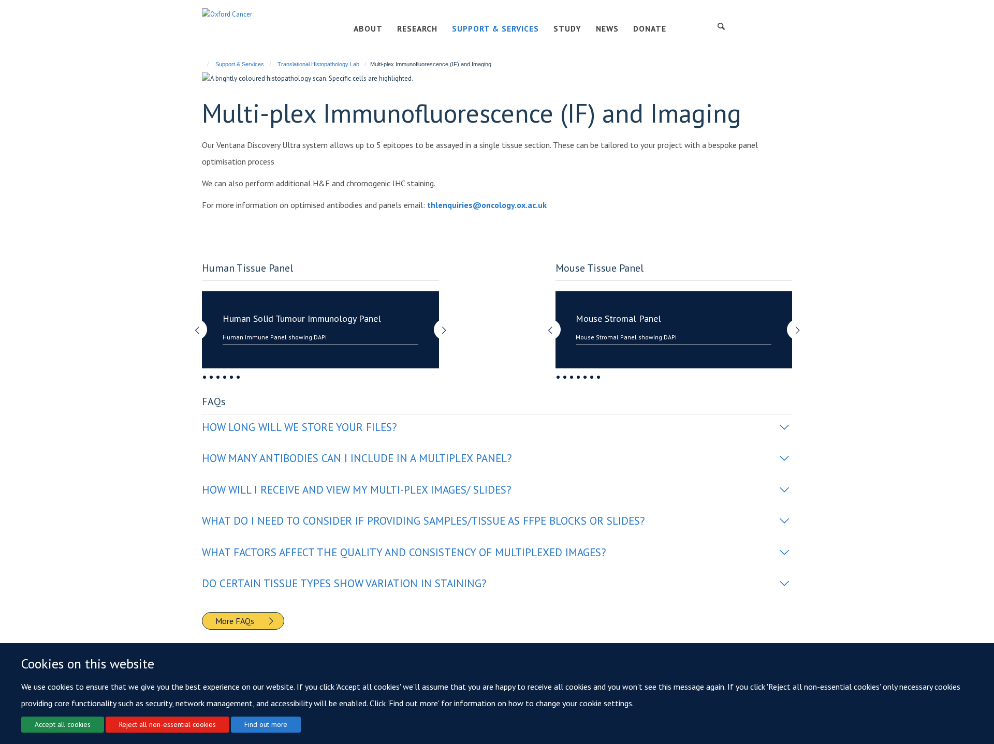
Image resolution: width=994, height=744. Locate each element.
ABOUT (368, 28)
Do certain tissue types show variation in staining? (344, 583)
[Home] (203, 64)
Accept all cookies (63, 724)
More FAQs (234, 621)
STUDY (567, 28)
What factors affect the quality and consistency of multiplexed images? (404, 552)
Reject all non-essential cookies (167, 724)
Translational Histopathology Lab (318, 64)
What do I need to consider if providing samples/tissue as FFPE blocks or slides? (423, 521)
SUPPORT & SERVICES (495, 28)
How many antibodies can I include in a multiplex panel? (357, 458)
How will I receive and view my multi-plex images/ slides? (356, 490)
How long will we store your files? (299, 427)
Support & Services (239, 64)
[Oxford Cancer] (227, 13)
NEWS (607, 28)
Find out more (265, 724)
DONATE (649, 28)
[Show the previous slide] (191, 324)
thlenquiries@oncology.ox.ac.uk (487, 205)
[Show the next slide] (449, 324)
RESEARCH (417, 28)
